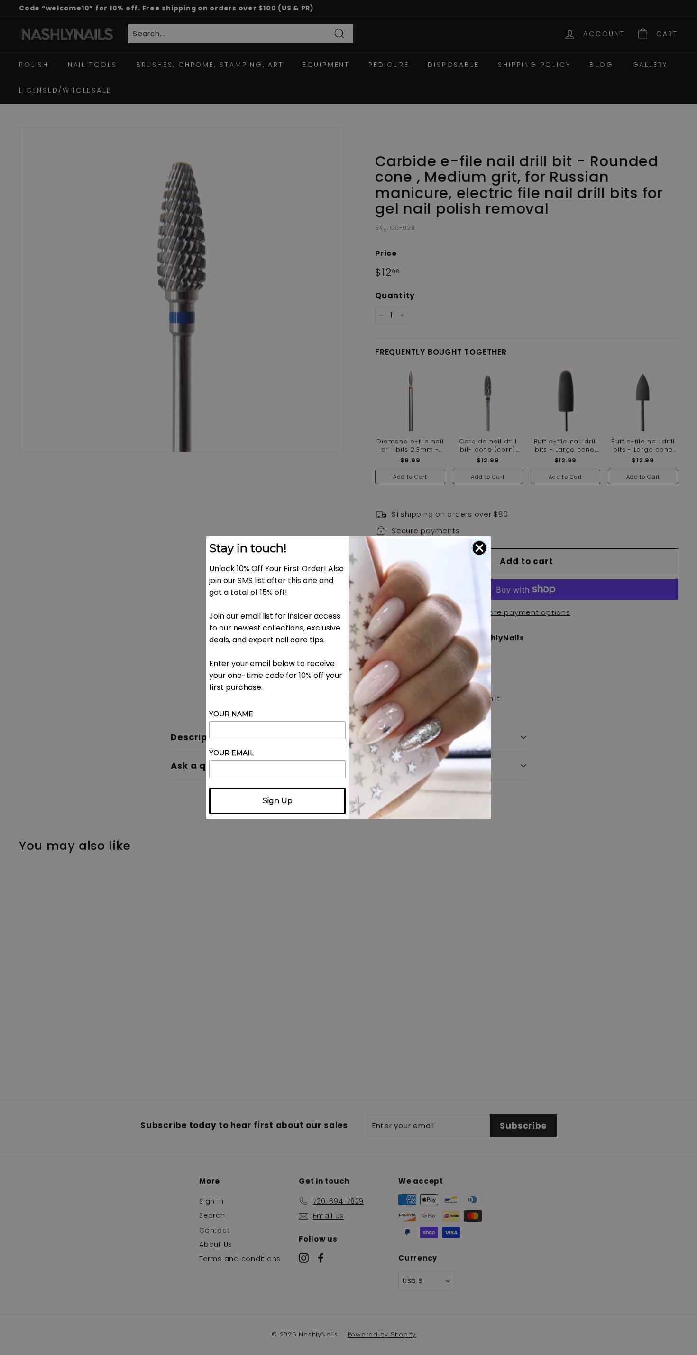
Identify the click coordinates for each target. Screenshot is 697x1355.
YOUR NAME (231, 714)
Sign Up (278, 800)
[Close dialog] (479, 547)
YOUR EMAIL (231, 753)
